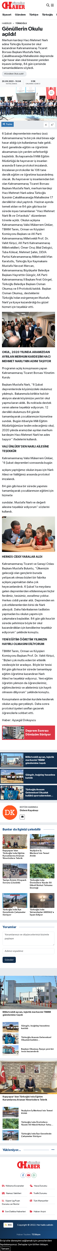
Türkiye (33, 14)
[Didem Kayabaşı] (10, 812)
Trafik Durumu (40, 1193)
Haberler (7, 23)
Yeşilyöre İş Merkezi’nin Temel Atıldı (39, 853)
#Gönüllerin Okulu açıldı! (14, 74)
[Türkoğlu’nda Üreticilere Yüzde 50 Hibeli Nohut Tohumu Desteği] (42, 871)
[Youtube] (28, 1175)
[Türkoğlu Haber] (13, 5)
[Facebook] (23, 1175)
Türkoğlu (47, 14)
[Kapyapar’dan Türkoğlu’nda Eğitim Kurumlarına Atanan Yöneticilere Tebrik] (15, 841)
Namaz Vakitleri (13, 1193)
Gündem (20, 14)
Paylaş (9, 124)
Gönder (9, 960)
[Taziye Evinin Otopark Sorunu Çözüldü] (15, 871)
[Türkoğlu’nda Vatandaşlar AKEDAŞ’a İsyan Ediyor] (42, 900)
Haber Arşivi (40, 1211)
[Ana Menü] (52, 5)
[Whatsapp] (33, 1175)
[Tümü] (53, 1150)
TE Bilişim (36, 1234)
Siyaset (6, 14)
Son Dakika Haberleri (15, 1211)
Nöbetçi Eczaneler (15, 1186)
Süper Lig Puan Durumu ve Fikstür (11, 1202)
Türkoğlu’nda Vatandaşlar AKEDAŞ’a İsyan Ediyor (42, 912)
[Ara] (48, 5)
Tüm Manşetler (40, 1201)
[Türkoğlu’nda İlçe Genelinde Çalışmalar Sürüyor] (15, 900)
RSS (10, 1225)
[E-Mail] (22, 817)
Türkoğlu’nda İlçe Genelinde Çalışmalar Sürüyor (14, 912)
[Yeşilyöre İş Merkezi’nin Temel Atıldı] (42, 841)
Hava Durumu (40, 1186)
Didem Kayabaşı (29, 810)
